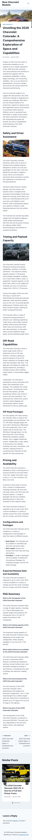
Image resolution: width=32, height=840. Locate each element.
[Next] (27, 783)
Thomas (7, 57)
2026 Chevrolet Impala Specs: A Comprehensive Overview (24, 741)
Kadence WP (24, 835)
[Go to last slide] (5, 783)
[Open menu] (28, 3)
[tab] (12, 802)
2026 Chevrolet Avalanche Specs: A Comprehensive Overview (7, 742)
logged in (15, 821)
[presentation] (16, 773)
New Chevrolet (8, 24)
